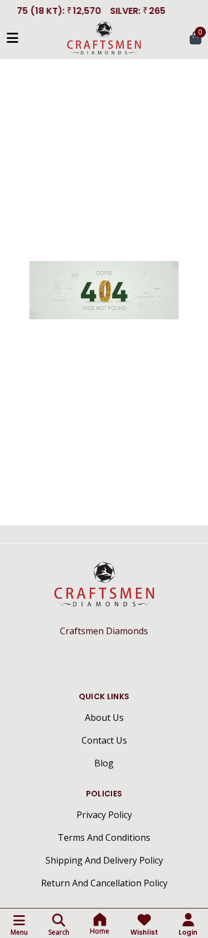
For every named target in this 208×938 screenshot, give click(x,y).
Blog (104, 763)
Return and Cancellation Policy (104, 883)
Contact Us (104, 740)
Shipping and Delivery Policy (104, 860)
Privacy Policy (104, 815)
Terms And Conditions (104, 837)
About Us (104, 717)
